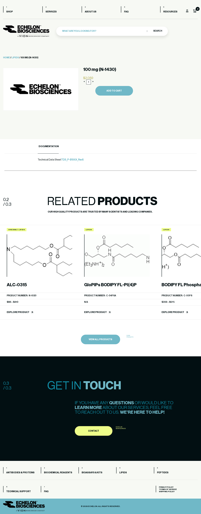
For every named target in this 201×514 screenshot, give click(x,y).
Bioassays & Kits (92, 473)
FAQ (126, 12)
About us (90, 12)
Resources (170, 12)
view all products (100, 339)
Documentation (49, 146)
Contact (93, 431)
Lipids (15, 58)
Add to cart (114, 91)
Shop (9, 12)
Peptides (162, 473)
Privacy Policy (166, 487)
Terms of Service (168, 489)
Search (157, 31)
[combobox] (103, 31)
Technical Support (18, 491)
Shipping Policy (166, 491)
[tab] (48, 146)
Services (51, 12)
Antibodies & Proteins (20, 473)
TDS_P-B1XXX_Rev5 (72, 159)
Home (6, 58)
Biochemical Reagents (58, 473)
